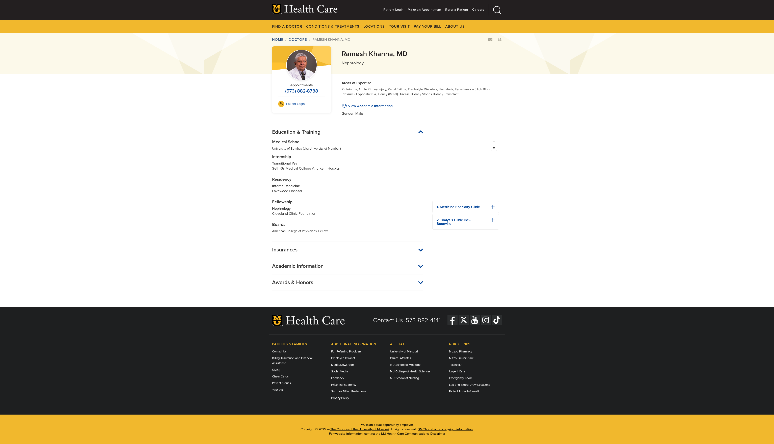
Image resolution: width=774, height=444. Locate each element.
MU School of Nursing (404, 378)
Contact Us (388, 320)
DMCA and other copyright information (445, 429)
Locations (374, 26)
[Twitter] (464, 320)
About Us (455, 26)
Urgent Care (457, 371)
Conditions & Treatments (332, 26)
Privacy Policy (340, 398)
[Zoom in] (494, 136)
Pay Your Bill (427, 26)
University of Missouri (404, 351)
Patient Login (393, 10)
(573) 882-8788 (301, 91)
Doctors (298, 39)
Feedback (337, 378)
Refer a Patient (456, 10)
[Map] (465, 164)
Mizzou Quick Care (461, 358)
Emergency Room (460, 378)
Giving (276, 370)
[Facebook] (452, 320)
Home (277, 39)
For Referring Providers (346, 351)
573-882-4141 (423, 320)
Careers (478, 10)
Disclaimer (437, 434)
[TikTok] (497, 320)
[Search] (495, 10)
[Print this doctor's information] (499, 39)
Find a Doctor (287, 26)
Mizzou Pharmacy (460, 351)
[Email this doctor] (490, 39)
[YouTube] (475, 320)
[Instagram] (486, 320)
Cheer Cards (280, 376)
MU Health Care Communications (405, 434)
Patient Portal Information (465, 391)
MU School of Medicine (405, 365)
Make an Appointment (424, 10)
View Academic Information (370, 106)
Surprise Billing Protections (348, 391)
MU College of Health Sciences (410, 371)
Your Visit (399, 26)
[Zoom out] (494, 142)
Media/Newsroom (343, 365)
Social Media (339, 371)
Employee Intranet (343, 358)
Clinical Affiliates (400, 358)
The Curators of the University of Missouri (359, 429)
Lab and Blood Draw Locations (469, 385)
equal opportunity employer (393, 425)
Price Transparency (343, 385)
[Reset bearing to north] (494, 148)
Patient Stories (281, 383)
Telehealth (455, 365)
